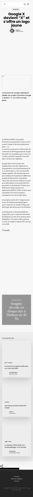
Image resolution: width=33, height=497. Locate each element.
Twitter (7, 402)
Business (16, 9)
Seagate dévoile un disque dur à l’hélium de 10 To (16, 310)
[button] (28, 4)
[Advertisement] (16, 57)
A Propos (16, 476)
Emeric (18, 30)
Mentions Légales (16, 479)
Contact (16, 481)
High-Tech (8, 441)
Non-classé (8, 362)
